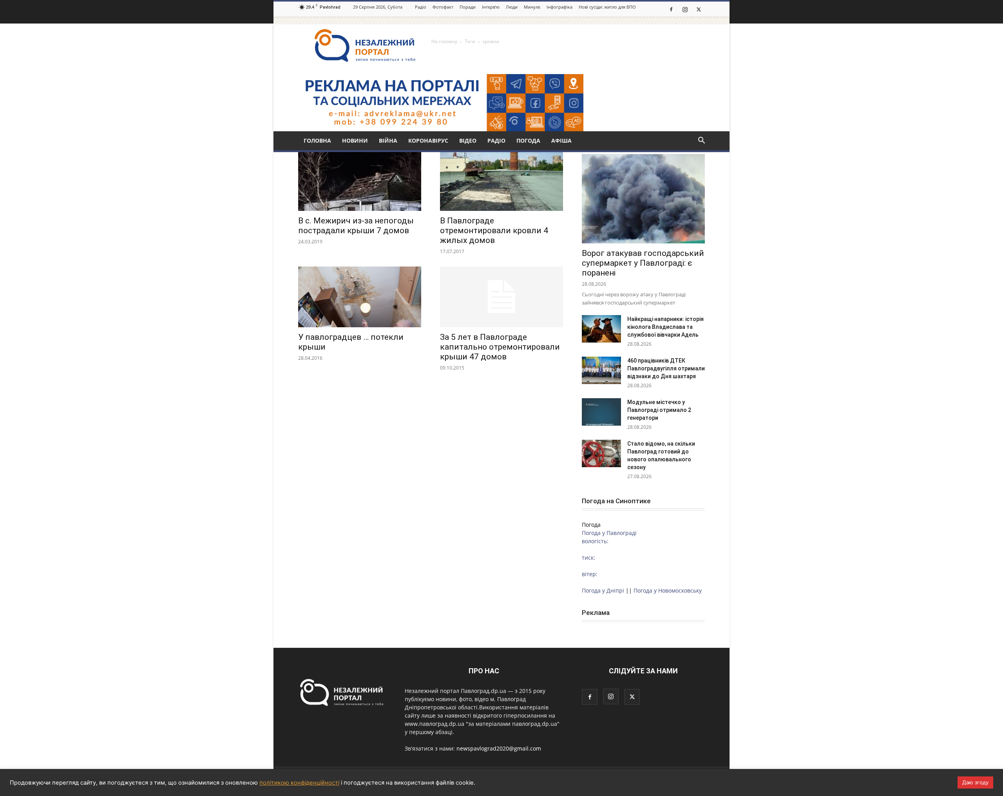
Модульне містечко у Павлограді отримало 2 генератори (659, 410)
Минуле (532, 7)
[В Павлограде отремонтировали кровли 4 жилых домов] (501, 180)
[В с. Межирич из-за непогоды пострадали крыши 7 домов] (359, 180)
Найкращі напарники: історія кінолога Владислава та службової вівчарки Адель (665, 327)
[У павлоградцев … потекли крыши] (359, 297)
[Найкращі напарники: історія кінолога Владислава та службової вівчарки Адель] (601, 329)
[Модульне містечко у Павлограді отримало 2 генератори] (601, 412)
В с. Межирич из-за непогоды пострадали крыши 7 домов (356, 225)
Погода (528, 140)
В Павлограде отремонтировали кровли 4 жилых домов (494, 230)
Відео (467, 140)
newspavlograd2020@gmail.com (498, 748)
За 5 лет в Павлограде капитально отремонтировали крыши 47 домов (500, 346)
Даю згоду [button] (975, 782)
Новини (355, 140)
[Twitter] (698, 9)
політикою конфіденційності (299, 782)
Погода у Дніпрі (603, 590)
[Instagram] (685, 9)
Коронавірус (428, 140)
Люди (512, 7)
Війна (388, 140)
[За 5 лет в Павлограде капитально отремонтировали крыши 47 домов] (501, 297)
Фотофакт (443, 7)
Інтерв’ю (491, 7)
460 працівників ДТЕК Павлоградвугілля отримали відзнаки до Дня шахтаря (666, 368)
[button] (701, 141)
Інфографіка (559, 7)
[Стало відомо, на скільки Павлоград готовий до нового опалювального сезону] (601, 453)
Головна (317, 140)
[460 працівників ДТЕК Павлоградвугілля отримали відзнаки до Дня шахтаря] (601, 370)
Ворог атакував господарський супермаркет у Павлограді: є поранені (643, 262)
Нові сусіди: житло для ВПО (607, 7)
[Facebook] (671, 9)
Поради (468, 7)
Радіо (420, 7)
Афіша (561, 140)
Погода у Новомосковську (668, 590)
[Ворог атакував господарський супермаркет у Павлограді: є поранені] (643, 198)
